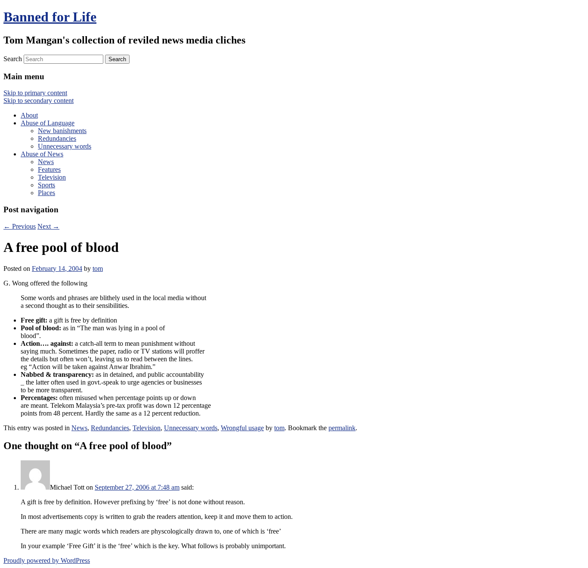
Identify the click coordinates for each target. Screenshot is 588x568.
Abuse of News (42, 154)
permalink (342, 427)
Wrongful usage (242, 427)
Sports (46, 185)
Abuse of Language (47, 123)
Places (46, 192)
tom (98, 268)
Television (52, 177)
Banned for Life (49, 17)
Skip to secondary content (38, 100)
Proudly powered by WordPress (46, 560)
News (46, 161)
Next (48, 226)
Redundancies (57, 138)
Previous (19, 226)
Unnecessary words (64, 146)
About (29, 115)
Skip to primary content (35, 92)
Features (49, 169)
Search (12, 58)
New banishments (62, 130)
